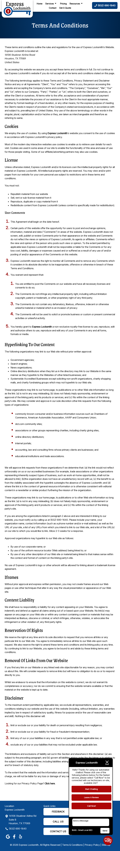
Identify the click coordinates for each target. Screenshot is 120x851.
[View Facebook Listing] (14, 838)
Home (39, 3)
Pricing (63, 3)
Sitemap (106, 844)
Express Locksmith (57, 133)
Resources (75, 3)
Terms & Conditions (72, 844)
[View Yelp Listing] (20, 838)
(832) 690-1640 (17, 828)
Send (105, 830)
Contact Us (58, 831)
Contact (52, 8)
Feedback (58, 811)
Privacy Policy (92, 844)
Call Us (58, 821)
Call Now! (91, 806)
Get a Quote (65, 8)
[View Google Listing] (8, 838)
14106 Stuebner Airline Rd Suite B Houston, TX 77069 (22, 819)
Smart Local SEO (85, 830)
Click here (50, 783)
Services (49, 3)
